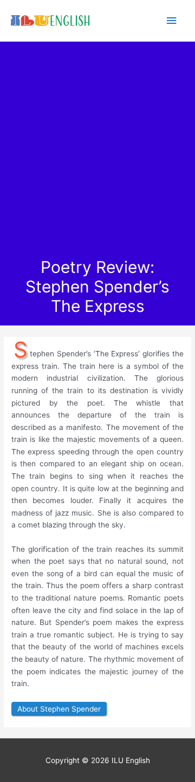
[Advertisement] (97, 154)
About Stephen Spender (59, 709)
